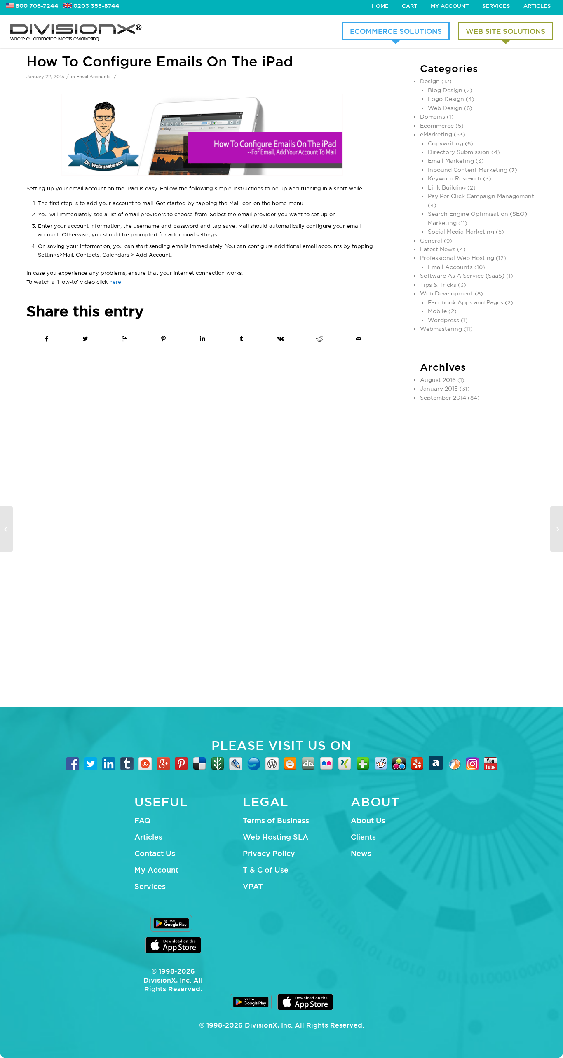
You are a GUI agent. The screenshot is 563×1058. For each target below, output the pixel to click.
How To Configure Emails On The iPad (159, 61)
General (431, 240)
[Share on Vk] (280, 338)
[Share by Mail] (358, 338)
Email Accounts (93, 76)
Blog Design (445, 90)
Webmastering (441, 328)
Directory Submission (459, 152)
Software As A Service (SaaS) (462, 275)
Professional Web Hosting (457, 258)
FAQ (142, 820)
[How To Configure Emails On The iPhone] (6, 529)
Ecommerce (437, 125)
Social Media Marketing (461, 231)
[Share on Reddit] (319, 338)
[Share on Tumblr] (241, 338)
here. (115, 282)
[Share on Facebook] (46, 338)
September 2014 (443, 397)
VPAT (253, 886)
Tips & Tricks (438, 284)
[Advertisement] (478, 550)
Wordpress (443, 320)
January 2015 (439, 388)
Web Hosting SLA (275, 837)
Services (496, 6)
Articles (537, 6)
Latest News (437, 249)
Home (380, 6)
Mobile (437, 311)
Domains (432, 116)
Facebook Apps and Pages (465, 302)
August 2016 (438, 380)
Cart (409, 6)
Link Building (447, 187)
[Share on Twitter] (85, 338)
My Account (450, 6)
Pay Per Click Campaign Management (481, 196)
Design (430, 81)
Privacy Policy (269, 853)
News (361, 853)
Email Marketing (451, 160)
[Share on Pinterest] (163, 338)
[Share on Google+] (124, 338)
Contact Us (154, 853)
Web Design (445, 108)
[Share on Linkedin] (202, 338)
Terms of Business (276, 820)
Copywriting (445, 143)
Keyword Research (454, 178)
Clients (363, 837)
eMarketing (436, 134)
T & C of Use (266, 870)
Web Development (446, 293)
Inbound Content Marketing (467, 169)
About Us (368, 820)
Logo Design (446, 99)
